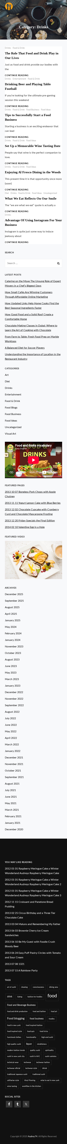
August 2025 (12, 607)
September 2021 (14, 777)
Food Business (32, 110)
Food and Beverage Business (21, 1005)
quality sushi (35, 1050)
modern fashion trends (16, 1050)
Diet (7, 193)
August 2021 (12, 783)
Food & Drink (19, 48)
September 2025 (14, 601)
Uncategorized (50, 193)
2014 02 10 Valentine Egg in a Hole (25, 527)
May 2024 (10, 627)
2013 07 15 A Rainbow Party (21, 970)
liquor (29, 1044)
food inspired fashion (34, 1025)
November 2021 (14, 764)
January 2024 (12, 640)
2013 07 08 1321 (14, 964)
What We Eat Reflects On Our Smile (30, 198)
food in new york (14, 1025)
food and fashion (39, 1011)
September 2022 (14, 705)
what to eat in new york (49, 1080)
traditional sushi (39, 1074)
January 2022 (12, 751)
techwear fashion (43, 1062)
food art (54, 1011)
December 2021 (14, 757)
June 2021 (11, 796)
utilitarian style (13, 1080)
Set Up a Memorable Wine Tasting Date (32, 146)
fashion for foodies (34, 997)
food (52, 995)
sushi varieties (50, 1056)
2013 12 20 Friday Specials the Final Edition (30, 520)
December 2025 (14, 594)
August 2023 (12, 659)
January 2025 (12, 620)
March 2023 (12, 679)
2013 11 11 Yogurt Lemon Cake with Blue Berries (32, 503)
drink (9, 996)
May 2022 (10, 731)
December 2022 (14, 692)
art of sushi (11, 987)
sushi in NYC (35, 1056)
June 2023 (11, 666)
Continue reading (16, 75)
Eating (19, 997)
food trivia (44, 1031)
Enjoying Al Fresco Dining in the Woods (33, 172)
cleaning (24, 987)
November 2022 (14, 699)
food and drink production (17, 1011)
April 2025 (11, 614)
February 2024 (13, 633)
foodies (52, 1019)
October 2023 (13, 653)
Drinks (8, 48)
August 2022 (12, 712)
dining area (53, 987)
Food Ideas (46, 110)
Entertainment (19, 79)
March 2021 (12, 810)
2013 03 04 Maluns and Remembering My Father (32, 924)
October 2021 (13, 770)
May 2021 (10, 803)
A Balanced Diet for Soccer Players (25, 348)
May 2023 (10, 672)
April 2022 (11, 738)
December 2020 (14, 829)
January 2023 (12, 685)
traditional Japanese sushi (17, 1074)
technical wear (13, 1062)
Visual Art (10, 433)
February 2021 (13, 816)
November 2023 (14, 646)
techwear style (31, 1068)
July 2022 (10, 718)
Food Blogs (11, 407)
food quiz (30, 1031)
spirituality (49, 1050)
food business (37, 1018)
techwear (27, 1062)
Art (7, 375)
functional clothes (14, 1037)
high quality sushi (14, 1044)
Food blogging (16, 1018)
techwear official (13, 1068)
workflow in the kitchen (31, 1086)
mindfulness (42, 1044)
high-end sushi (47, 1037)
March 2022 (12, 744)
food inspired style (14, 1031)
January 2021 (12, 823)
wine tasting (12, 1086)
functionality (31, 1037)
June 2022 (11, 725)
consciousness (38, 987)
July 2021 (10, 790)
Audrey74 (32, 1137)
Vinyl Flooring (29, 1080)
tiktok (44, 1068)
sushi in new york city (16, 1056)
